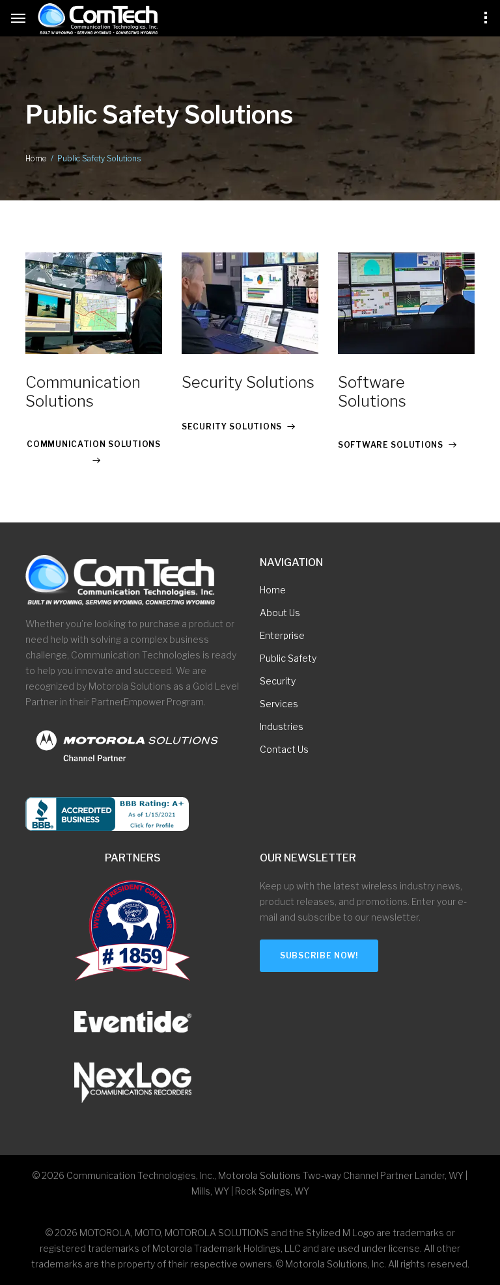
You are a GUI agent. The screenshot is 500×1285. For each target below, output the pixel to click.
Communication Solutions (83, 392)
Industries (281, 726)
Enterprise (282, 635)
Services (279, 703)
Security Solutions (248, 382)
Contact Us (284, 749)
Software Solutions (372, 392)
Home (35, 158)
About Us (280, 612)
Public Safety (288, 658)
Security (278, 680)
